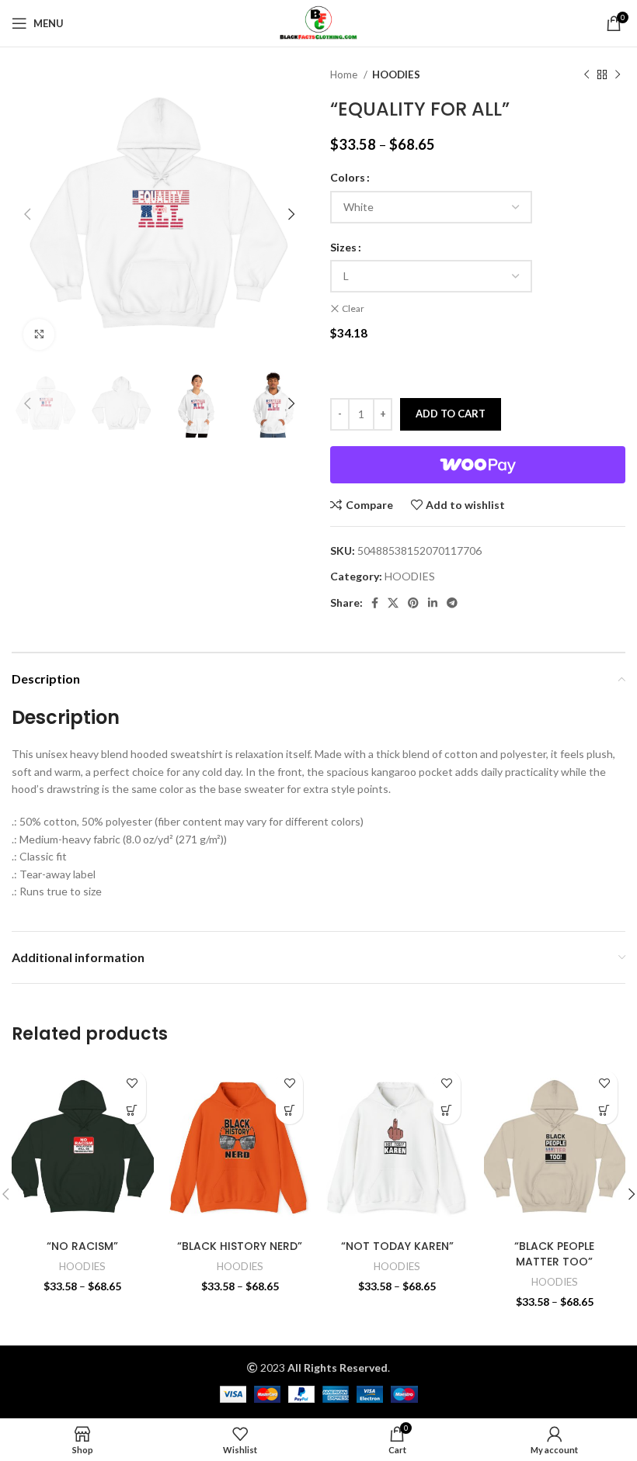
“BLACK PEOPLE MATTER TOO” (554, 1253)
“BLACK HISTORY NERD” (239, 1246)
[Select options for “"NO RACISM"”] (132, 1110)
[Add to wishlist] (132, 1083)
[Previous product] (586, 75)
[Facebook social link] (375, 603)
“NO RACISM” (82, 1246)
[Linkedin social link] (432, 603)
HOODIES (396, 74)
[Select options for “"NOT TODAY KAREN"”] (447, 1110)
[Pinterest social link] (413, 603)
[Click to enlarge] (38, 334)
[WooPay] (477, 464)
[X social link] (393, 603)
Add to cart (451, 413)
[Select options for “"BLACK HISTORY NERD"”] (289, 1110)
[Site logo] (318, 22)
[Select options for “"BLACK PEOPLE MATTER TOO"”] (604, 1110)
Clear (353, 308)
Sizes (343, 247)
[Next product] (617, 75)
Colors (347, 177)
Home (345, 74)
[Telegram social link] (452, 603)
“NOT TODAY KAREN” (397, 1246)
